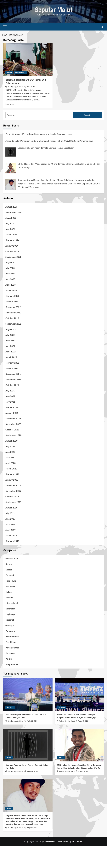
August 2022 (11, 329)
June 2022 (10, 341)
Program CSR (11, 665)
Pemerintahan (20, 72)
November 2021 (13, 380)
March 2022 (11, 357)
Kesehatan (10, 609)
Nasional (9, 620)
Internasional (11, 603)
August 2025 (11, 207)
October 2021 (12, 385)
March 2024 (11, 235)
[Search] (102, 26)
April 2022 (10, 352)
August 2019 (11, 508)
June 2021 (10, 396)
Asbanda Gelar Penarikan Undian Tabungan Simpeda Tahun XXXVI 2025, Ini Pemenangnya (76, 716)
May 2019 (10, 525)
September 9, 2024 (32, 771)
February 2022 (12, 363)
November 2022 (13, 313)
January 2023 (11, 302)
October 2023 (12, 251)
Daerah (9, 72)
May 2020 (10, 458)
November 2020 (13, 424)
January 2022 (11, 368)
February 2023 (12, 296)
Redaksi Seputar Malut (15, 87)
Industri (9, 598)
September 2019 (13, 502)
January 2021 (11, 413)
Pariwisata (10, 631)
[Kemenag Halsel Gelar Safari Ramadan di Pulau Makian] (28, 59)
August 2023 (11, 263)
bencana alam (11, 559)
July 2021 (10, 391)
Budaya (9, 564)
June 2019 (10, 519)
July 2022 (10, 335)
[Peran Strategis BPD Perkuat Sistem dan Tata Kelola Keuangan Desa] (28, 694)
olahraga (9, 626)
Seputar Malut (53, 9)
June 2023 (10, 274)
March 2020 (11, 469)
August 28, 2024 (83, 771)
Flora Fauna (10, 581)
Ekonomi (9, 575)
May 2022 (10, 346)
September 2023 (13, 257)
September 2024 (13, 212)
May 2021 (10, 402)
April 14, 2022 (31, 87)
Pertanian (9, 653)
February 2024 (12, 240)
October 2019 (12, 497)
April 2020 (10, 463)
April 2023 (10, 285)
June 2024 (10, 229)
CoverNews (62, 841)
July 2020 (10, 446)
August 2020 (11, 441)
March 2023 (11, 290)
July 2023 (10, 268)
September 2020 (13, 435)
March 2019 (11, 536)
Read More (9, 104)
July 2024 (10, 224)
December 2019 (13, 486)
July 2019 (10, 513)
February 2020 (12, 474)
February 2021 (12, 407)
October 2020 (12, 430)
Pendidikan (10, 642)
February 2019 (12, 541)
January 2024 (11, 246)
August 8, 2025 (31, 721)
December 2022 (13, 307)
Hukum (8, 592)
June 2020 (10, 452)
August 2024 (11, 218)
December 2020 (13, 419)
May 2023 (10, 279)
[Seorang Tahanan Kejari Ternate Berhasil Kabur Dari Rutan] (28, 745)
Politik (8, 659)
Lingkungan (10, 614)
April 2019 (10, 530)
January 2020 (11, 480)
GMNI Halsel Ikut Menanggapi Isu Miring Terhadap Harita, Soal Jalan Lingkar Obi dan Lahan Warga (79, 766)
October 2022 (12, 318)
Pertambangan (12, 648)
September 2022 (13, 324)
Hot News (10, 586)
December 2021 (13, 374)
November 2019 (13, 491)
